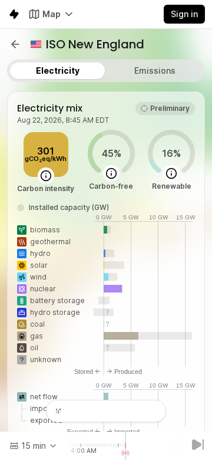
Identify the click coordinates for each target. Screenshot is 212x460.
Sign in (184, 14)
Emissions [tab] (154, 70)
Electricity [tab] (58, 70)
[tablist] (106, 71)
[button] (15, 44)
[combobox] (33, 445)
